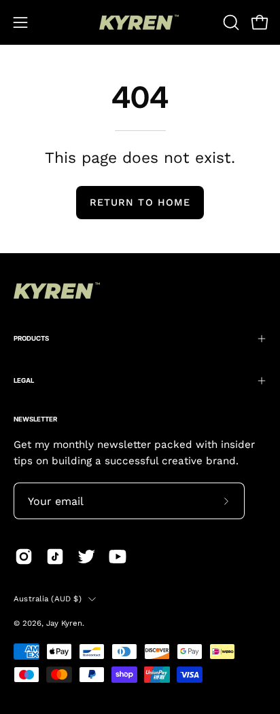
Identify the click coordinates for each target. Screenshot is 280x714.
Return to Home (140, 202)
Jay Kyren (64, 623)
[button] (229, 22)
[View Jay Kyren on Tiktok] (55, 556)
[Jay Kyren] (140, 22)
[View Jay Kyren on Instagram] (24, 556)
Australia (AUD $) (48, 598)
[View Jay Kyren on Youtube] (117, 556)
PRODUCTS (31, 338)
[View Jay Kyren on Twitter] (86, 556)
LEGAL (24, 380)
